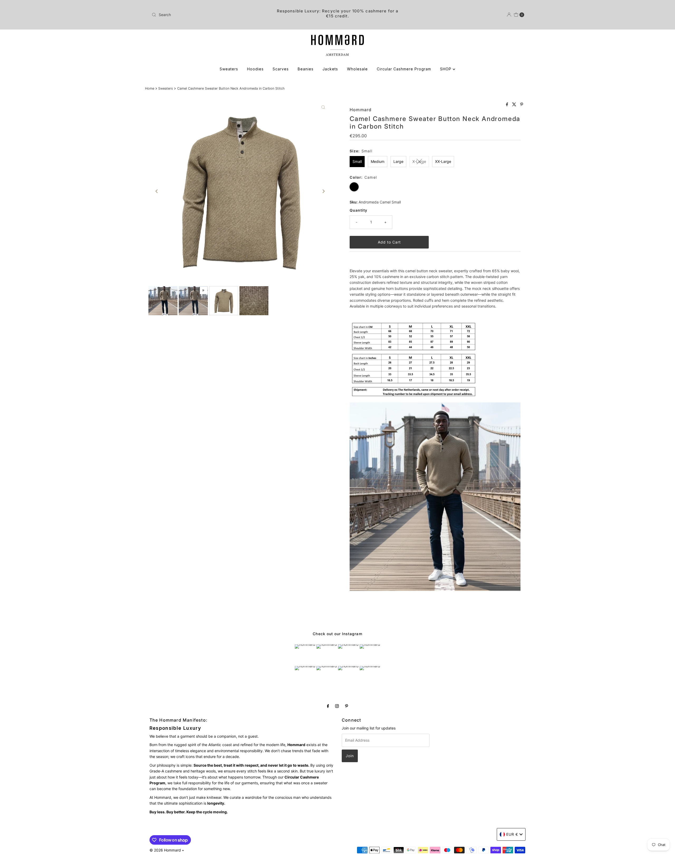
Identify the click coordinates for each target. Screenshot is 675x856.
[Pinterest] (346, 706)
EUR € (512, 834)
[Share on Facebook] (507, 104)
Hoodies (255, 69)
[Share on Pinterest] (521, 104)
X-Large (419, 161)
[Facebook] (328, 706)
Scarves (281, 69)
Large (398, 161)
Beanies (306, 69)
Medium (377, 161)
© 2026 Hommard (165, 850)
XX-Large (443, 161)
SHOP (446, 69)
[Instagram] (337, 706)
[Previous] (157, 191)
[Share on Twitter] (515, 104)
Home (149, 88)
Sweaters (229, 69)
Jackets (330, 69)
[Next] (323, 191)
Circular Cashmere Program (404, 69)
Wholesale (357, 69)
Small (357, 161)
